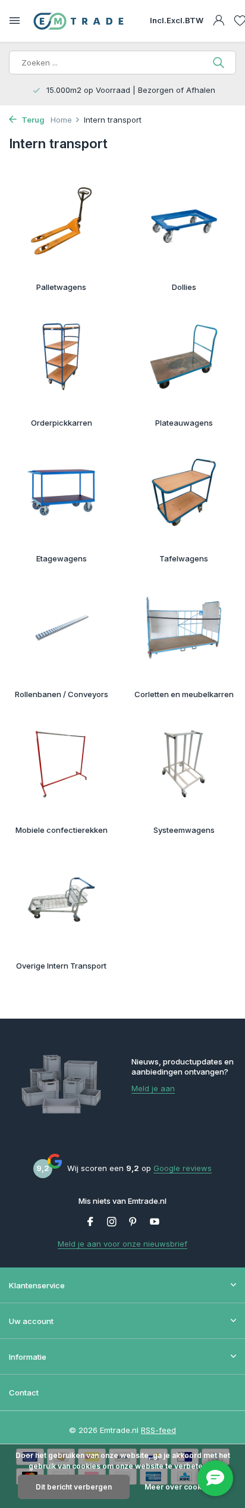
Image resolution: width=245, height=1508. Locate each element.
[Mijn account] (218, 20)
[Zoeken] (219, 62)
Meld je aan (153, 1088)
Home (61, 119)
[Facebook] (90, 1222)
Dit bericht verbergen (74, 1486)
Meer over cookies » (182, 1486)
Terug (32, 119)
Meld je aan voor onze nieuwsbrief (122, 1243)
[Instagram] (112, 1222)
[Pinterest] (133, 1222)
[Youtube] (154, 1222)
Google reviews (182, 1168)
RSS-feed (158, 1430)
